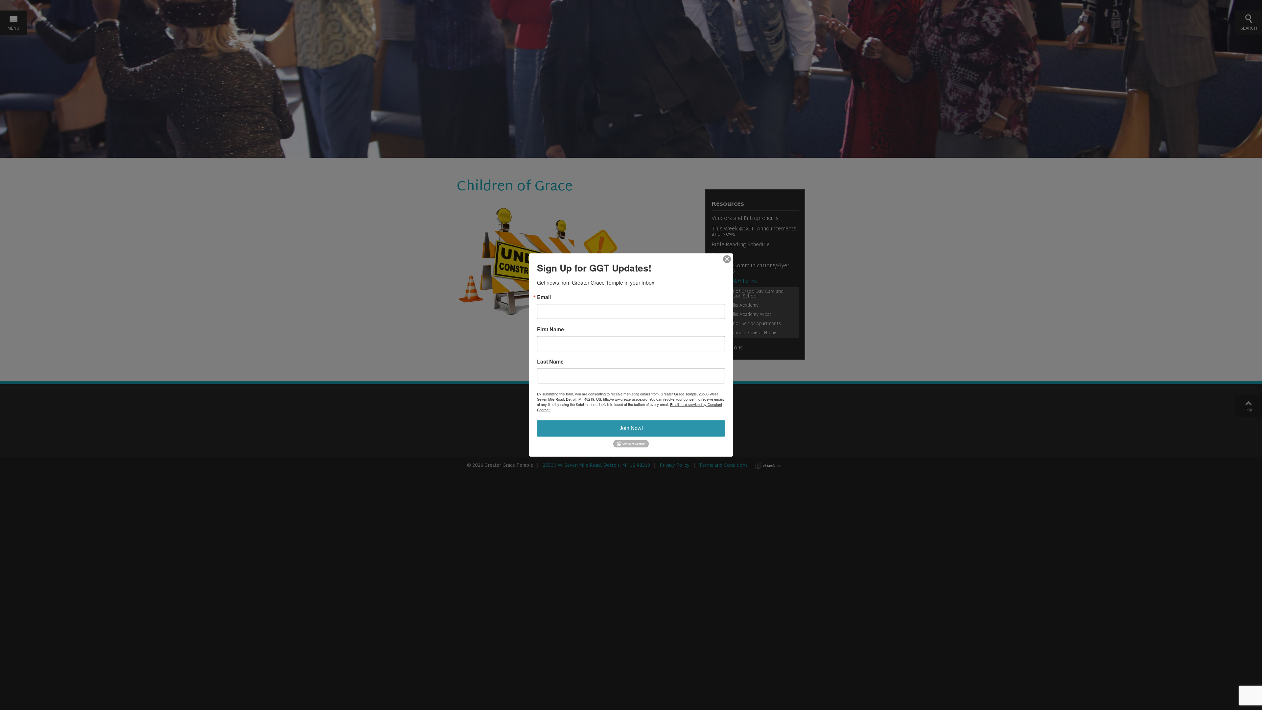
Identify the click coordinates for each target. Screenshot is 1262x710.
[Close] (727, 259)
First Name (550, 329)
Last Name (550, 361)
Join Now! (631, 428)
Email (544, 297)
